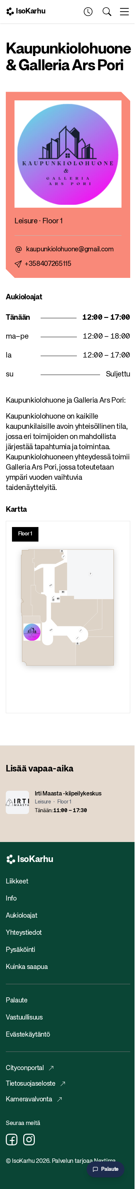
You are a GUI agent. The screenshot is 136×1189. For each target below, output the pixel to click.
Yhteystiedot (24, 933)
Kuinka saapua (27, 967)
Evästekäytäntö (28, 1035)
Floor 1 (25, 533)
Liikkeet (17, 881)
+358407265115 (48, 264)
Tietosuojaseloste (30, 1084)
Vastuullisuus (24, 1017)
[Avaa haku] (107, 11)
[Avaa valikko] (124, 11)
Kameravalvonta (29, 1099)
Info (11, 898)
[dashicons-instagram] (29, 1139)
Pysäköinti (20, 950)
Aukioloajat (21, 916)
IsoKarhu (30, 11)
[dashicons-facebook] (11, 1139)
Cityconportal (25, 1068)
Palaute (17, 1000)
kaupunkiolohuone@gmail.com (70, 249)
